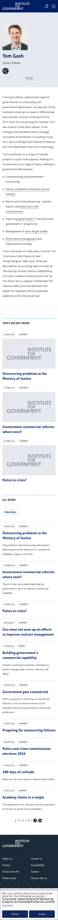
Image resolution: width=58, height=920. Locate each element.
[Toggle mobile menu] (54, 6)
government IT (27, 219)
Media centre (9, 878)
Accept (42, 914)
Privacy (6, 865)
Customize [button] (7, 905)
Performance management (21, 238)
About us (7, 858)
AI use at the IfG (10, 871)
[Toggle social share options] (5, 71)
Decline (15, 914)
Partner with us (39, 878)
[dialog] (29, 905)
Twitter (29, 78)
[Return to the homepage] (16, 3)
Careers (35, 871)
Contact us (36, 858)
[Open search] (46, 6)
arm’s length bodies (36, 231)
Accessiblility (37, 865)
